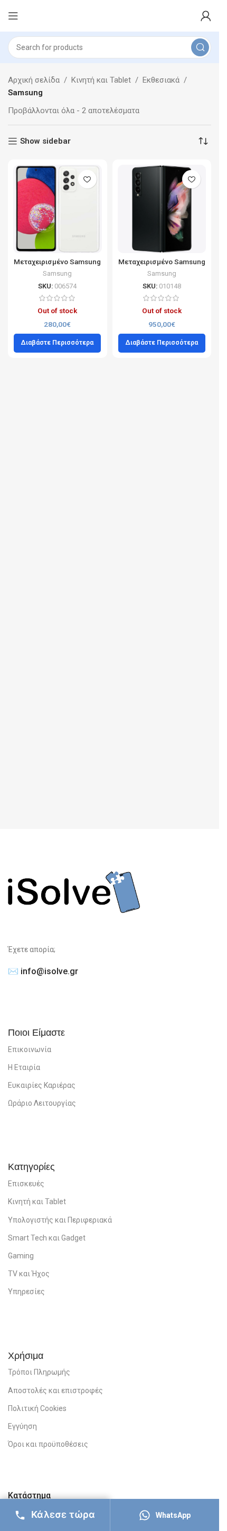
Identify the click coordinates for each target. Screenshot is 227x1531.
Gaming (21, 1256)
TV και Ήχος (29, 1273)
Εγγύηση (22, 1426)
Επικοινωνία (29, 1049)
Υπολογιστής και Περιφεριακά (60, 1220)
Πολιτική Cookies (37, 1408)
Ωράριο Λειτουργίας (42, 1103)
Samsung (57, 273)
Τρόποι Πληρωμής (39, 1372)
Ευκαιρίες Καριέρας (41, 1085)
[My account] (205, 15)
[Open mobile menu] (13, 15)
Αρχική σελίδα (34, 80)
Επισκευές (26, 1183)
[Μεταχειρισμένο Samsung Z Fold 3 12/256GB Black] (162, 209)
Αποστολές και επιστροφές (55, 1390)
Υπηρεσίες (26, 1291)
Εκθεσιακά (161, 80)
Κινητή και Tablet (101, 80)
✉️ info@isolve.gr (43, 971)
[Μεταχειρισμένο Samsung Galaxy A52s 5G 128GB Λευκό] (57, 209)
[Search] (200, 47)
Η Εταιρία (24, 1067)
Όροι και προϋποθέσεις (48, 1444)
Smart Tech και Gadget (47, 1238)
